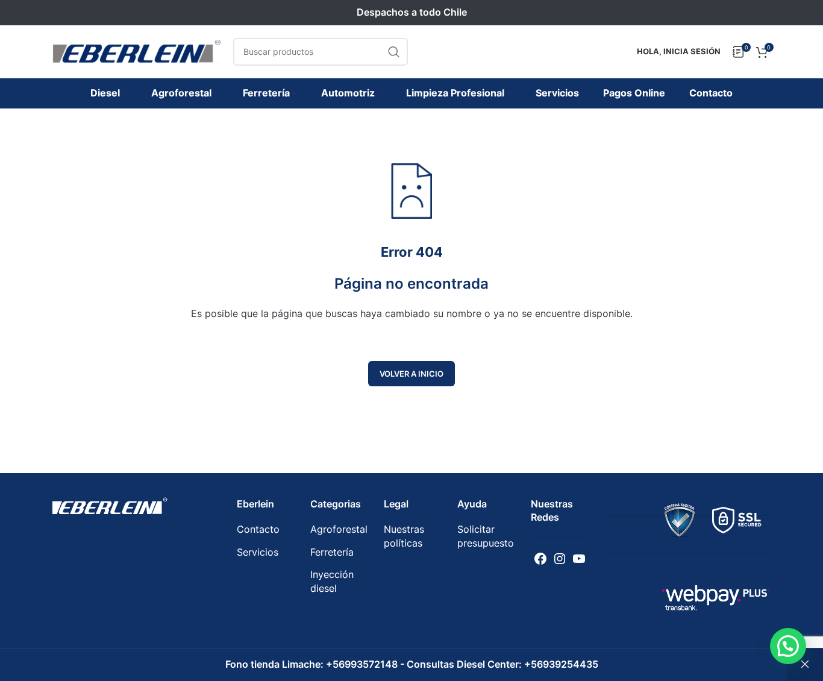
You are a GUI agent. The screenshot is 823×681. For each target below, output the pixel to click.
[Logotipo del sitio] (136, 51)
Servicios (257, 552)
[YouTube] (579, 558)
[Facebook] (540, 558)
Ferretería (332, 552)
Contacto (258, 529)
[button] (788, 646)
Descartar (805, 664)
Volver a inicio (411, 373)
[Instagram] (559, 558)
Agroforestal (339, 529)
